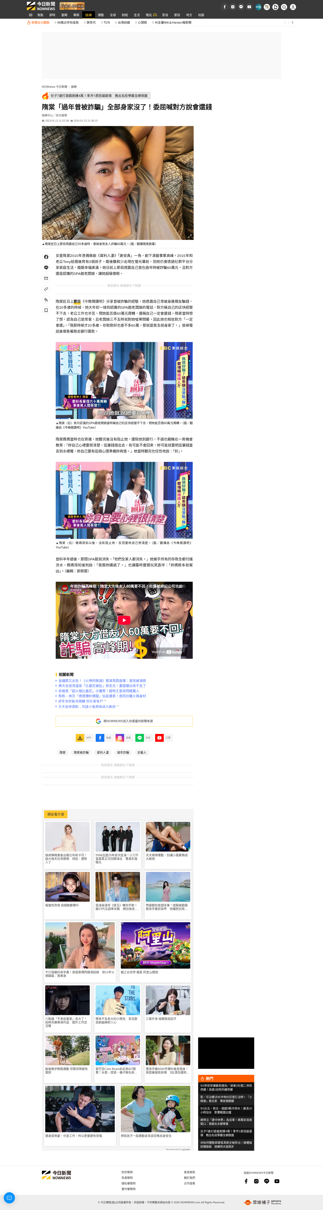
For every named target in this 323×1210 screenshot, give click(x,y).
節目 (177, 15)
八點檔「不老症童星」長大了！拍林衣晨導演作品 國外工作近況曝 (66, 1022)
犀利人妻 (103, 752)
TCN (107, 22)
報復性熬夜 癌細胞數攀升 (62, 905)
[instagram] (233, 7)
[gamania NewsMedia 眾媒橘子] (262, 1202)
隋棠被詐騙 (81, 752)
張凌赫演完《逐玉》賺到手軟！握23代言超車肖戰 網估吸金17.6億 (116, 907)
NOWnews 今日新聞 (54, 86)
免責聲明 (127, 1177)
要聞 (64, 15)
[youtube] (249, 7)
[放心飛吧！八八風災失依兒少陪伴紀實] (72, 5)
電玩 (149, 15)
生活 (137, 15)
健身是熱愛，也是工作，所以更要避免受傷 (73, 1135)
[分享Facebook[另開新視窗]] (46, 257)
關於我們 (189, 1177)
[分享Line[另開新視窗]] (46, 267)
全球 (113, 15)
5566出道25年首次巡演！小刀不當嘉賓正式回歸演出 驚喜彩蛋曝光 (117, 859)
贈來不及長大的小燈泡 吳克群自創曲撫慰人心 (116, 1020)
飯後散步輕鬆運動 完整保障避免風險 (66, 1070)
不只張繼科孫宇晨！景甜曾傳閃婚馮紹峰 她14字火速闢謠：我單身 (79, 974)
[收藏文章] (46, 310)
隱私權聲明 (128, 1183)
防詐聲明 (127, 1172)
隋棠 (63, 752)
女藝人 (141, 752)
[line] (241, 7)
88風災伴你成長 (68, 22)
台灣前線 (124, 22)
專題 (76, 15)
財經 (125, 15)
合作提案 (189, 1183)
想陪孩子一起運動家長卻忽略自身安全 (146, 1135)
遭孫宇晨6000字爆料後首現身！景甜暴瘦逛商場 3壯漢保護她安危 (167, 1070)
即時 (52, 15)
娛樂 (88, 15)
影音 (165, 15)
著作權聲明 (128, 1188)
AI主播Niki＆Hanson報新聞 (173, 22)
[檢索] (284, 7)
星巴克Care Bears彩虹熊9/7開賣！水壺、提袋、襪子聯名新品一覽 (116, 1070)
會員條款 (189, 1172)
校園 (201, 15)
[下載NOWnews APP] (275, 7)
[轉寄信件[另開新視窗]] (46, 278)
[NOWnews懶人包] (267, 7)
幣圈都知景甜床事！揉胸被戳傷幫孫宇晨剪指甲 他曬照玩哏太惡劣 (167, 907)
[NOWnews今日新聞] (41, 6)
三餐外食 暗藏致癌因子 (161, 1018)
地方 (189, 15)
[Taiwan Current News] (258, 7)
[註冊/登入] (293, 7)
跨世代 (91, 22)
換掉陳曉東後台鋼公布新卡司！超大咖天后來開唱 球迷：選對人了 (66, 859)
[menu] (30, 15)
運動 (101, 15)
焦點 (40, 15)
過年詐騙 (123, 752)
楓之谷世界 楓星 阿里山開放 (139, 972)
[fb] (225, 7)
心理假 (142, 22)
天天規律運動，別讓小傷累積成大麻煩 (167, 857)
